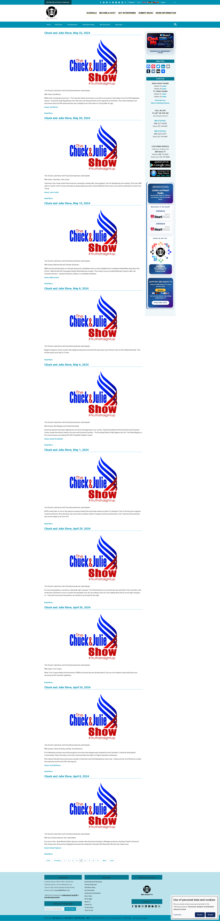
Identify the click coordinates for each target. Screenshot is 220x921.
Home (49, 25)
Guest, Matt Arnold (51, 277)
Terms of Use (89, 910)
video (164, 94)
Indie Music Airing (88, 25)
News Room (88, 896)
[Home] (51, 13)
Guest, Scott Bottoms (52, 765)
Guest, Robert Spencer (52, 848)
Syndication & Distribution (93, 893)
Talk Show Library (90, 887)
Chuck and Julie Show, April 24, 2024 (67, 687)
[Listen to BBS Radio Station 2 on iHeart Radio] (160, 229)
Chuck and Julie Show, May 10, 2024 (67, 203)
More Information (166, 13)
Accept (210, 915)
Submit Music (145, 13)
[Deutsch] (150, 2)
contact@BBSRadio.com (62, 890)
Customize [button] (177, 915)
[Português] (154, 2)
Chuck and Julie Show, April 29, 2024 (67, 528)
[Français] (148, 2)
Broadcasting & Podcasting (93, 882)
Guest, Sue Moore (51, 107)
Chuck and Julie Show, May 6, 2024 (66, 364)
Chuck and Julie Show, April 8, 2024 (66, 776)
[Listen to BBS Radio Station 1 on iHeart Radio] (160, 216)
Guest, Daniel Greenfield (53, 439)
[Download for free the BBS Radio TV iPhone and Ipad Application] (160, 173)
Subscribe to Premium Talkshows (58, 2)
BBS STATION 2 (160, 131)
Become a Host (107, 13)
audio (164, 86)
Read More (48, 113)
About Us (87, 902)
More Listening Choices (160, 103)
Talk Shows (58, 25)
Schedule (91, 13)
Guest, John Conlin (51, 192)
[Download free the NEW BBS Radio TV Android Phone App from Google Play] (160, 164)
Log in (139, 2)
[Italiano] (152, 2)
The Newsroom (72, 25)
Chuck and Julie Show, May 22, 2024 (67, 33)
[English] (144, 2)
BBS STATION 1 (160, 121)
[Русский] (156, 2)
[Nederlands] (146, 2)
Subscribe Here (160, 302)
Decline (199, 915)
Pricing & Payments (91, 884)
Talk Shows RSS (105, 25)
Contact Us (88, 904)
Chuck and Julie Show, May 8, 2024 (66, 288)
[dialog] (195, 907)
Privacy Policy (89, 907)
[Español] (158, 2)
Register (132, 2)
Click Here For (160, 100)
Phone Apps (88, 899)
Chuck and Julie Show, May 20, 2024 (67, 118)
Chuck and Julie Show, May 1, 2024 (66, 449)
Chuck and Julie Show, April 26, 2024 (67, 607)
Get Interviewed (127, 13)
